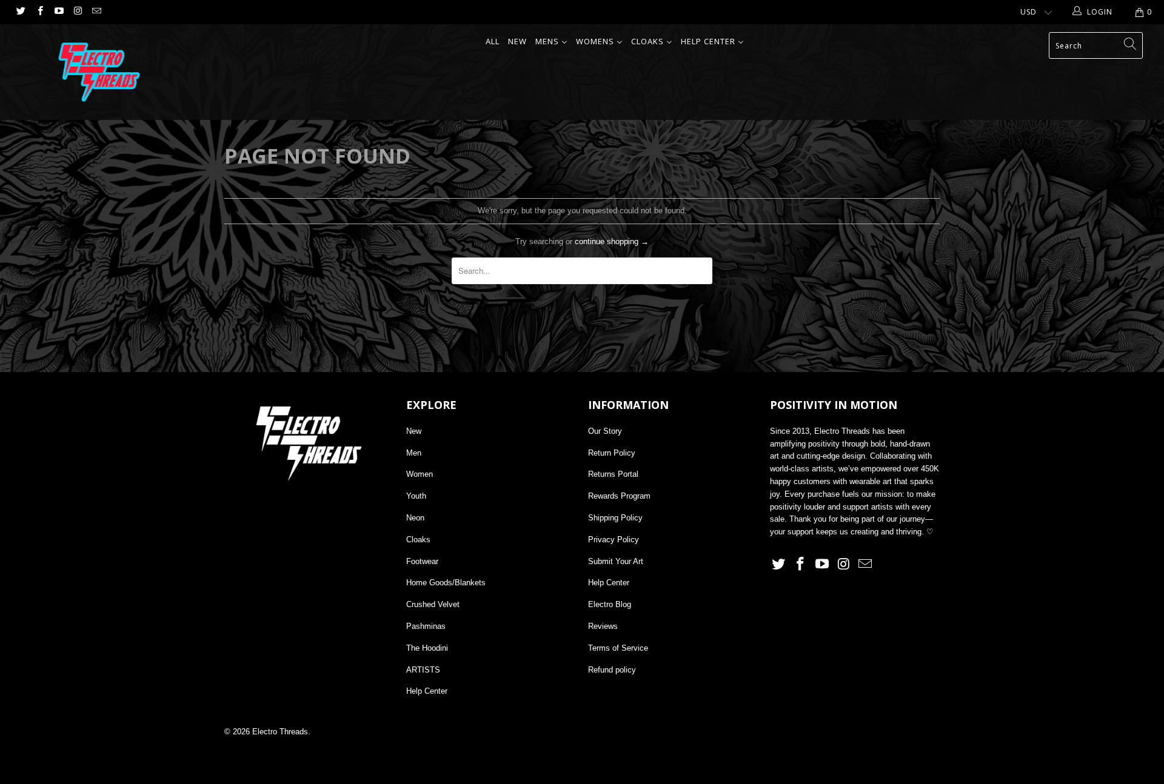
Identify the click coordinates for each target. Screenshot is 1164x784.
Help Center (426, 691)
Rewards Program (619, 495)
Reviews (603, 626)
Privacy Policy (613, 539)
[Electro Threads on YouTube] (58, 12)
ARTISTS (423, 669)
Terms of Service (618, 648)
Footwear (422, 561)
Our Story (605, 431)
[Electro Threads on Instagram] (77, 12)
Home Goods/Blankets (446, 582)
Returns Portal (613, 474)
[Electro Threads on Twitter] (20, 12)
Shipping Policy (615, 517)
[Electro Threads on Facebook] (39, 12)
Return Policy (611, 452)
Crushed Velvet (433, 604)
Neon (415, 517)
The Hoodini (427, 648)
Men (413, 452)
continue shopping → (612, 241)
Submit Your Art (615, 561)
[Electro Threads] (99, 72)
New (413, 431)
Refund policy (612, 669)
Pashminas (426, 626)
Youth (416, 495)
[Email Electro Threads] (96, 12)
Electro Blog (609, 604)
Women (419, 474)
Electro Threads (280, 731)
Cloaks (418, 539)
